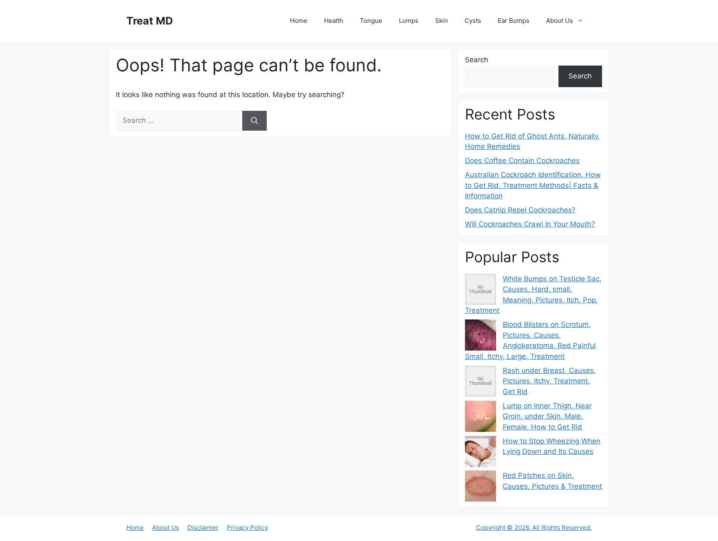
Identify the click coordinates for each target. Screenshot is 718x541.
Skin (441, 20)
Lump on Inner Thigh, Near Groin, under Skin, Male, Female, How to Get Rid (547, 416)
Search (476, 60)
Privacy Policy (247, 527)
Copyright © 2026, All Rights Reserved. (534, 527)
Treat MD (149, 21)
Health (333, 20)
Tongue (371, 20)
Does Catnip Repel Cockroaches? (520, 210)
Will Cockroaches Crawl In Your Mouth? (530, 224)
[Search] (254, 121)
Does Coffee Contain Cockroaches (522, 160)
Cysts (473, 20)
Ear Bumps (513, 20)
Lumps (408, 20)
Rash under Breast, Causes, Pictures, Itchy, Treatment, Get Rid (549, 381)
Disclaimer (203, 527)
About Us (559, 20)
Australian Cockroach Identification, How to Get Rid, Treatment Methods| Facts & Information (533, 185)
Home (298, 20)
